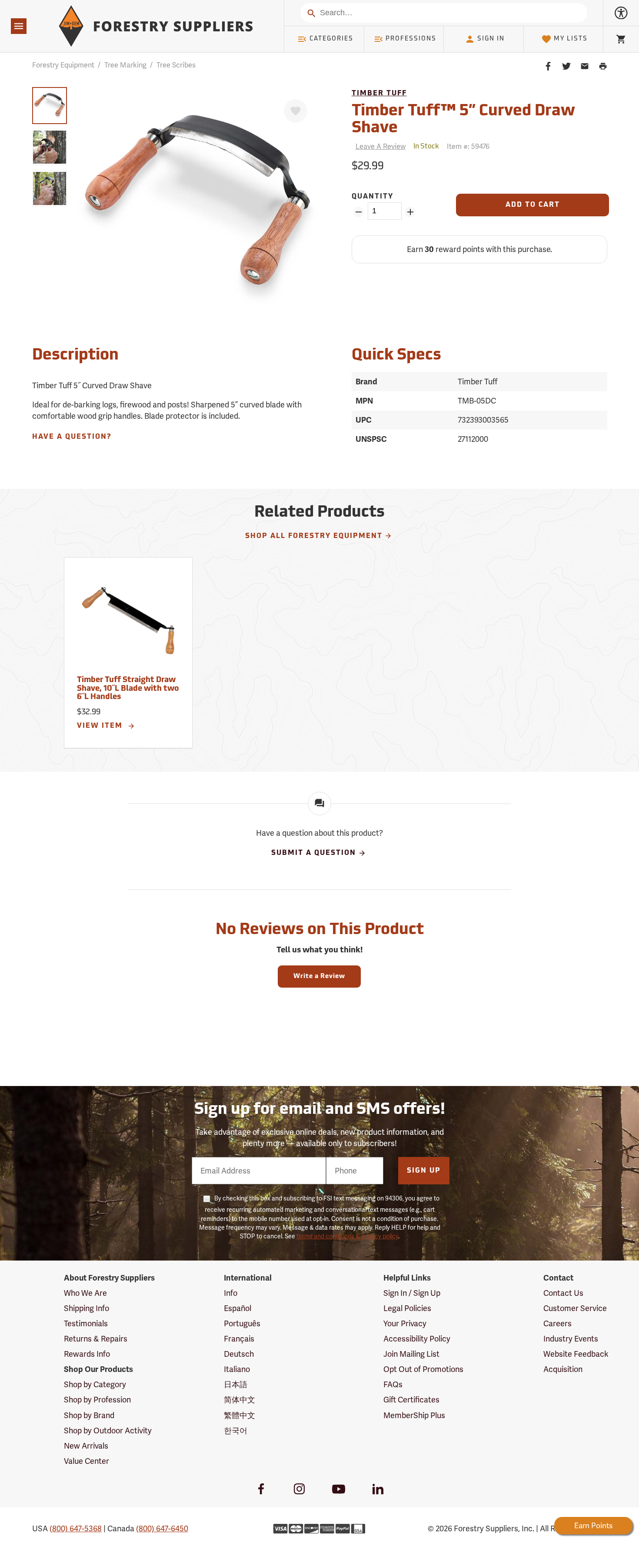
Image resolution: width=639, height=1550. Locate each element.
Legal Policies (407, 1308)
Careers (557, 1323)
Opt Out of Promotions (423, 1369)
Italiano (237, 1369)
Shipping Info (86, 1308)
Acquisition (562, 1369)
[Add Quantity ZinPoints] (410, 212)
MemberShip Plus (414, 1415)
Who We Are (85, 1293)
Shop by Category (95, 1384)
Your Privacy (404, 1323)
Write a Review (319, 976)
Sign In (491, 39)
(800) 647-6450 (162, 1528)
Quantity (372, 196)
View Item (101, 726)
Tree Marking (125, 65)
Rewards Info (87, 1354)
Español (237, 1308)
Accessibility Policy (416, 1339)
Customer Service (575, 1308)
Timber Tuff (379, 93)
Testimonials (86, 1323)
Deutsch (239, 1354)
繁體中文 (239, 1415)
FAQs (393, 1384)
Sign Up (424, 1170)
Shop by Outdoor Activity (108, 1431)
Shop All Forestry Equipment (314, 536)
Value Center (86, 1461)
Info (230, 1293)
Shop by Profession (97, 1400)
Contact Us (563, 1293)
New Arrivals (86, 1446)
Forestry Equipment (63, 65)
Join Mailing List (411, 1354)
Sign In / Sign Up (411, 1293)
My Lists (571, 39)
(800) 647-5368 (76, 1528)
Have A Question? (71, 437)
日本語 (235, 1384)
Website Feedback (576, 1354)
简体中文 (239, 1400)
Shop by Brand (89, 1415)
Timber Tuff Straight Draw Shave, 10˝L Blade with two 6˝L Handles (128, 689)
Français (239, 1339)
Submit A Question (313, 853)
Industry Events (570, 1339)
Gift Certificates (411, 1400)
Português (242, 1323)
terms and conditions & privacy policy (347, 1236)
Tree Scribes (176, 65)
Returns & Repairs (95, 1339)
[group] (49, 105)
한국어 (235, 1431)
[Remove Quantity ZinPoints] (359, 212)
